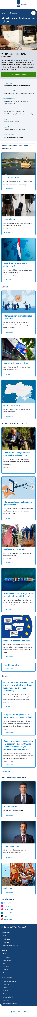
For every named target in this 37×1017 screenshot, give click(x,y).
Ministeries (13, 13)
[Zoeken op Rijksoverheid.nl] (33, 13)
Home (5, 13)
